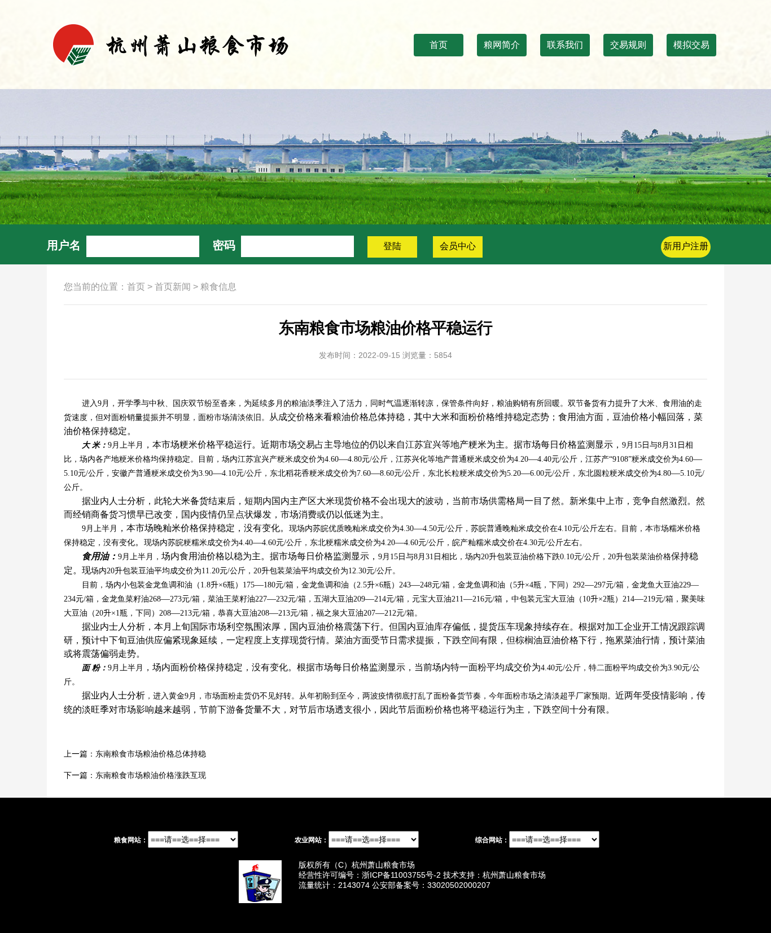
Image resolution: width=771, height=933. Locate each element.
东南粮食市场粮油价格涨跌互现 (150, 775)
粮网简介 (502, 45)
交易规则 (628, 45)
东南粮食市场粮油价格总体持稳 (150, 753)
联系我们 (565, 45)
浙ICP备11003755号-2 (401, 874)
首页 (439, 45)
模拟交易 (691, 45)
